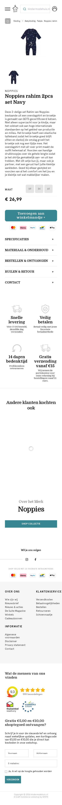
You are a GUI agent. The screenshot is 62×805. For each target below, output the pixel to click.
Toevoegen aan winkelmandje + (31, 215)
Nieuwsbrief (12, 603)
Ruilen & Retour (19, 271)
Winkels (9, 614)
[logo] (15, 8)
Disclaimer (11, 641)
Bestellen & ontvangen (26, 260)
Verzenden (13, 779)
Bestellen (41, 607)
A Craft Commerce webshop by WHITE (31, 797)
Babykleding (30, 21)
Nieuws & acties (14, 607)
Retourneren (43, 610)
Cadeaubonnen (13, 618)
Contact (12, 282)
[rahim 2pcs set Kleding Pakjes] (31, 42)
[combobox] (35, 9)
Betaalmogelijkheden (48, 603)
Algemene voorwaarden (12, 636)
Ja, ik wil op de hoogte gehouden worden (30, 771)
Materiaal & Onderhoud (26, 250)
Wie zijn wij (11, 599)
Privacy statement (15, 645)
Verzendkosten (44, 599)
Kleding (17, 21)
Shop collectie (31, 524)
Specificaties (17, 239)
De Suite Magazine (15, 610)
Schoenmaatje (44, 614)
